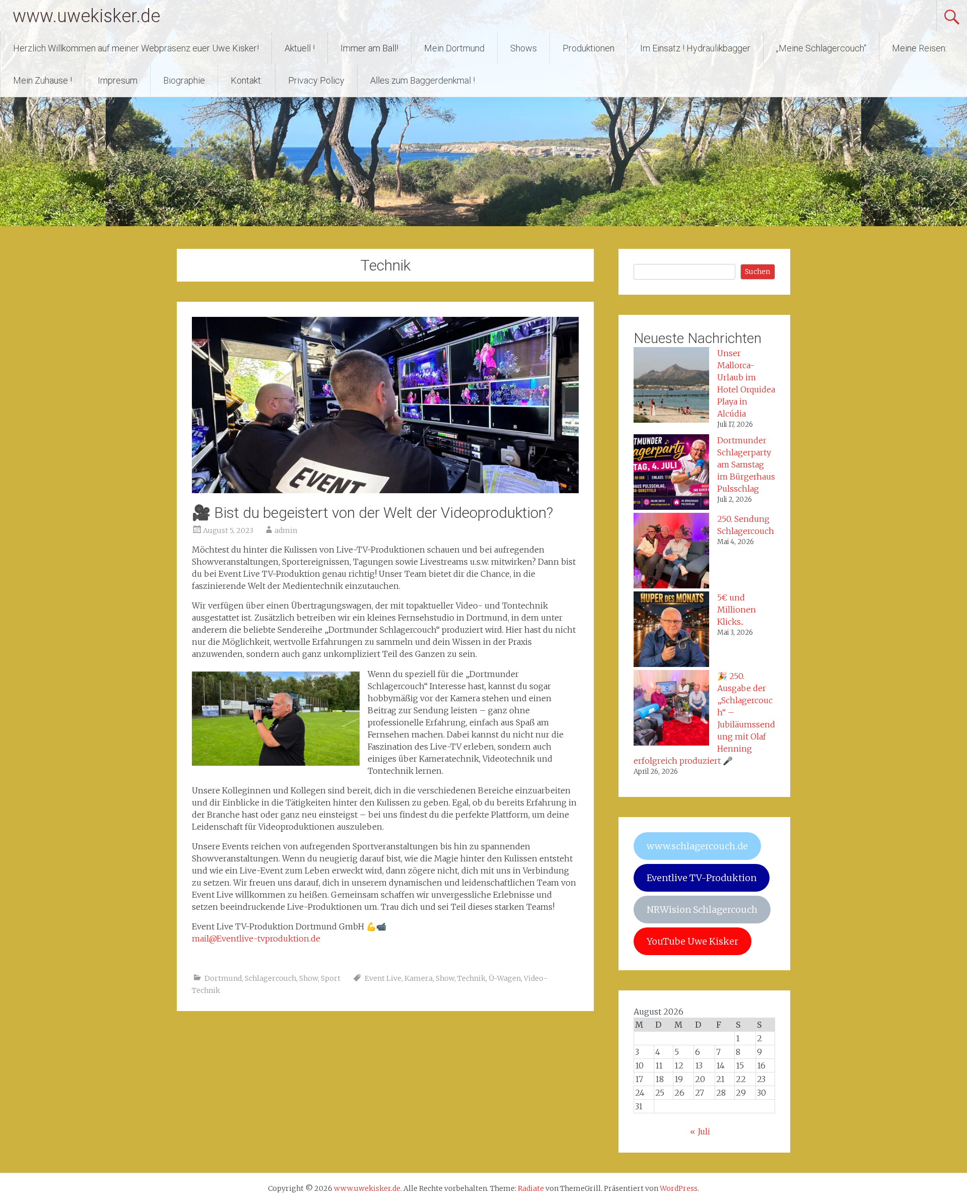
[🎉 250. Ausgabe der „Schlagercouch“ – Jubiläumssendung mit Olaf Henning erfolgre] (671, 709)
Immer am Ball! (369, 48)
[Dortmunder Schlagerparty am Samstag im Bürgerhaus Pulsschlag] (671, 473)
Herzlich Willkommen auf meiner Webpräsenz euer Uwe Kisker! (136, 48)
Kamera (418, 978)
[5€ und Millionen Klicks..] (671, 630)
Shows (523, 48)
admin (285, 530)
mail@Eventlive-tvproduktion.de (256, 938)
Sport (330, 978)
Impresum (117, 80)
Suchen (757, 271)
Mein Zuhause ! (42, 80)
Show (308, 978)
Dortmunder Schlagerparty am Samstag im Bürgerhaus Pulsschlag (746, 464)
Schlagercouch (270, 978)
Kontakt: (246, 80)
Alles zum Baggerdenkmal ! (422, 80)
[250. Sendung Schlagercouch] (671, 552)
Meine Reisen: (919, 48)
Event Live (383, 978)
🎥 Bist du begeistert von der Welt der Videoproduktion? (372, 512)
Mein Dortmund (454, 48)
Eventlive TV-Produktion (701, 878)
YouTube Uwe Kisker (692, 941)
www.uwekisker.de (86, 16)
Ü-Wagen (505, 978)
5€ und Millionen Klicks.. (736, 609)
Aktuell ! (300, 48)
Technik (471, 978)
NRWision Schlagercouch (702, 909)
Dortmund (223, 978)
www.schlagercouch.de (697, 846)
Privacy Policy (316, 80)
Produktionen (588, 48)
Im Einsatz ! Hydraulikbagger (695, 48)
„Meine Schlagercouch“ (821, 48)
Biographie (184, 80)
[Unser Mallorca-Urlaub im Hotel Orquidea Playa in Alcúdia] (671, 386)
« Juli (700, 1131)
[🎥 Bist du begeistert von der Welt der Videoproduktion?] (385, 490)
